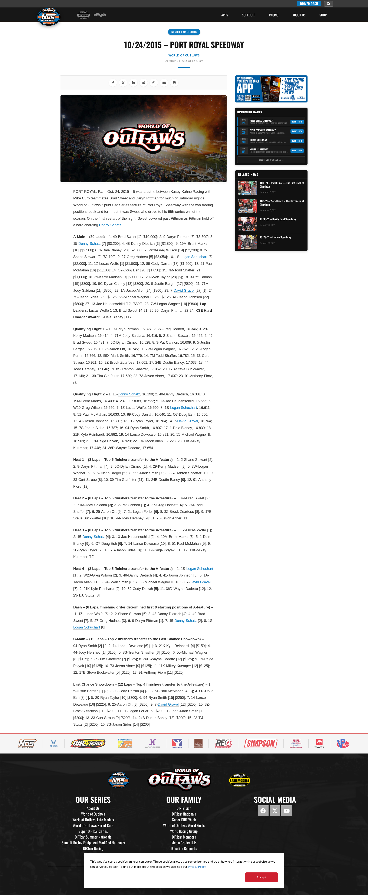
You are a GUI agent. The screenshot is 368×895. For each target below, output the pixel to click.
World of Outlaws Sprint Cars (93, 825)
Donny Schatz (110, 225)
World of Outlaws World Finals (184, 825)
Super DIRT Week (184, 819)
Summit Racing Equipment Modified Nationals (93, 842)
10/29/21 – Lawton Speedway (275, 237)
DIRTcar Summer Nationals (93, 837)
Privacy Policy (197, 866)
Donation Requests (184, 848)
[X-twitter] (275, 810)
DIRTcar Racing (93, 848)
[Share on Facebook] (113, 83)
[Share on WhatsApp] (154, 83)
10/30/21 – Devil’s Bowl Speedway (278, 219)
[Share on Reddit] (143, 83)
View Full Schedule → (271, 159)
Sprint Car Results (184, 32)
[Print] (174, 83)
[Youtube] (286, 810)
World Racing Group (184, 831)
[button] (328, 4)
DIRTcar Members (184, 837)
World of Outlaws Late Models (93, 819)
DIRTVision (184, 808)
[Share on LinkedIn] (133, 83)
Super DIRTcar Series (93, 831)
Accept (261, 877)
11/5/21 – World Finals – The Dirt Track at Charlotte (282, 202)
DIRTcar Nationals (184, 814)
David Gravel (184, 290)
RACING (274, 14)
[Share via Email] (164, 83)
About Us (299, 14)
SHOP (323, 14)
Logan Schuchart (194, 257)
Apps (224, 14)
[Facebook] (263, 810)
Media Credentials (184, 842)
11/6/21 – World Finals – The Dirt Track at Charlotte (282, 184)
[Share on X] (123, 83)
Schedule (248, 14)
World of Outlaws (184, 55)
